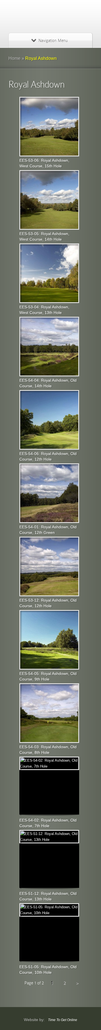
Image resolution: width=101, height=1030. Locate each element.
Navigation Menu (53, 40)
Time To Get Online (62, 1020)
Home (14, 58)
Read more (49, 126)
